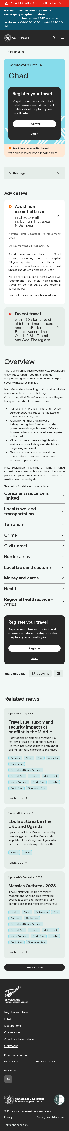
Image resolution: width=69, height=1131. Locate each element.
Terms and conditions (16, 1124)
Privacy (8, 1117)
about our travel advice (41, 295)
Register (35, 124)
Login (34, 133)
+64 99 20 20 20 (45, 1061)
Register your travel (16, 1012)
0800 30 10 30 (12, 1061)
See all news (34, 967)
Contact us (11, 1046)
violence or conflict (28, 393)
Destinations (12, 1025)
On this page (34, 173)
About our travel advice (19, 1039)
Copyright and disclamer (50, 1117)
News (7, 1018)
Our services (12, 1032)
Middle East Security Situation (37, 3)
